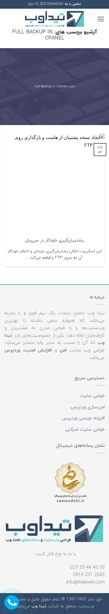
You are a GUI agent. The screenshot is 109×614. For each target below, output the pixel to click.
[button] (101, 19)
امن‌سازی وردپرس (88, 407)
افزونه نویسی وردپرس (83, 418)
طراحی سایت (92, 396)
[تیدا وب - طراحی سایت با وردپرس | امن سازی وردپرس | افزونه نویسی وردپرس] (54, 19)
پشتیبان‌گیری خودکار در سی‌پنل (54, 240)
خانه (72, 86)
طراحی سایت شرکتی (85, 429)
